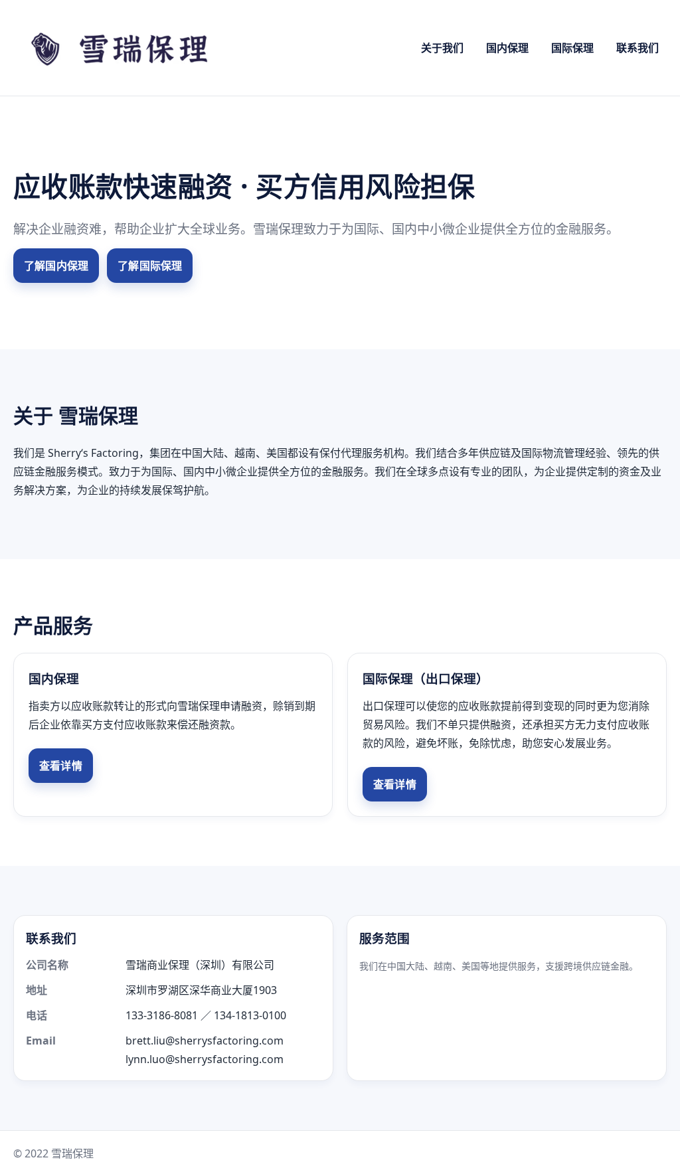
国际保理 (572, 48)
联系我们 (637, 48)
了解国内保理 (56, 265)
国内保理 (507, 48)
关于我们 (442, 48)
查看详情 (60, 765)
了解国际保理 (150, 265)
